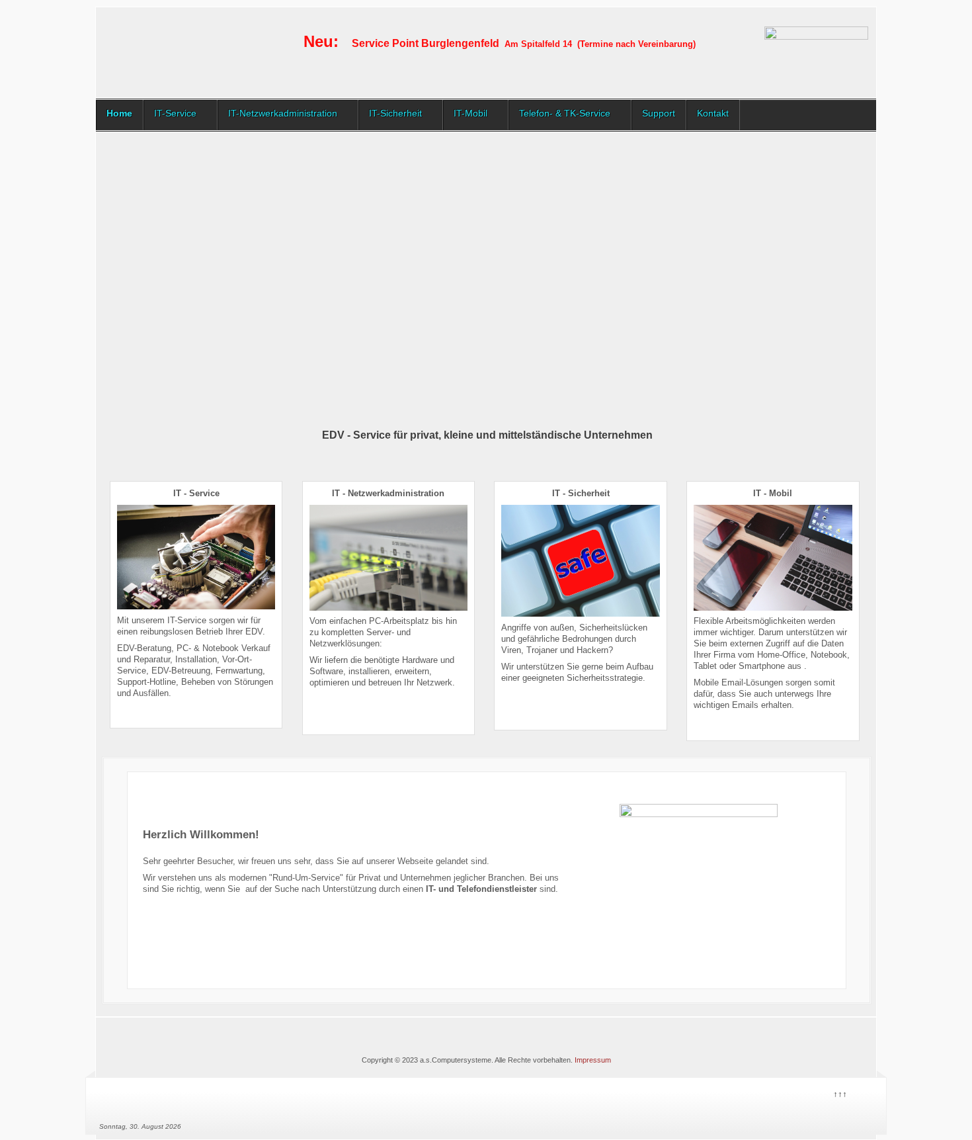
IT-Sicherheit (395, 113)
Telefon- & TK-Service (564, 113)
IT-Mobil (470, 113)
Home (119, 113)
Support (658, 113)
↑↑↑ (839, 1093)
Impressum (593, 1060)
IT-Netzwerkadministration (282, 113)
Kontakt (713, 113)
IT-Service (175, 113)
